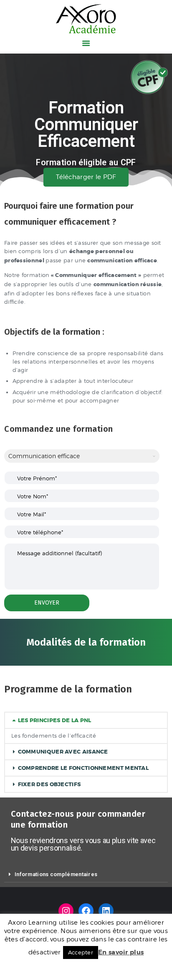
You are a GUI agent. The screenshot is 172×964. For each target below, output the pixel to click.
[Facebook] (86, 910)
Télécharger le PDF (86, 177)
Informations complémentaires (56, 874)
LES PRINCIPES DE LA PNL (54, 720)
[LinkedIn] (106, 910)
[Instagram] (65, 910)
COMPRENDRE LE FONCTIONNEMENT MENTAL (83, 768)
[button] (86, 720)
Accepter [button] (80, 952)
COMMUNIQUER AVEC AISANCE (63, 751)
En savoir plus (121, 952)
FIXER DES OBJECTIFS (49, 784)
